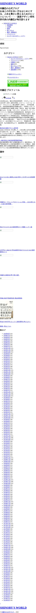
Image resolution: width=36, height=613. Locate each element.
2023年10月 (6, 395)
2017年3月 (6, 540)
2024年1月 (6, 390)
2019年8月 (6, 487)
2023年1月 (6, 412)
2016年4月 (6, 560)
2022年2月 (6, 432)
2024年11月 (6, 372)
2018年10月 (6, 505)
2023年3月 (6, 408)
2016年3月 (6, 562)
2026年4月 (6, 341)
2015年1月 (6, 587)
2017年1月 (6, 543)
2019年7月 (6, 489)
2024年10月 (6, 374)
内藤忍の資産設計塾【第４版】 (10, 275)
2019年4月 (6, 494)
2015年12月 (6, 567)
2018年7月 (6, 511)
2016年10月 (6, 549)
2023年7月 (6, 401)
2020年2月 (6, 476)
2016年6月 (6, 556)
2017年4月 (6, 538)
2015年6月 (6, 578)
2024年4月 (6, 385)
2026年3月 (6, 343)
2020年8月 (6, 465)
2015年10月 (6, 571)
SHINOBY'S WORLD (13, 3)
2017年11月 (6, 525)
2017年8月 (6, 531)
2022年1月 (6, 434)
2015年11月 (6, 569)
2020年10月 (6, 461)
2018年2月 (6, 520)
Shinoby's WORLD (12, 57)
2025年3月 (6, 364)
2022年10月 (6, 417)
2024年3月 (6, 386)
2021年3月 (6, 452)
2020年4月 (6, 472)
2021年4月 (6, 450)
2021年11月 (6, 437)
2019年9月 (6, 485)
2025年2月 (6, 366)
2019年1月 (6, 500)
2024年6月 (6, 381)
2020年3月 (6, 474)
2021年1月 (6, 456)
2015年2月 (6, 585)
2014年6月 (6, 600)
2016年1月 (6, 565)
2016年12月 (6, 545)
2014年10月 (6, 593)
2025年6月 (6, 359)
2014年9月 (6, 595)
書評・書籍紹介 (12, 32)
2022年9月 (6, 419)
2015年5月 (6, 580)
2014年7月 (6, 598)
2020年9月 (6, 463)
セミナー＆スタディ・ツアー (16, 36)
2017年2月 (6, 542)
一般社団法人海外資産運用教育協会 (11, 140)
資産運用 (10, 25)
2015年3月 (6, 584)
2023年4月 (6, 406)
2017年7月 (6, 532)
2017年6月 (6, 534)
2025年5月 (6, 361)
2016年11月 (6, 547)
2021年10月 (6, 439)
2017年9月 (6, 529)
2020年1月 (6, 478)
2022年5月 (6, 427)
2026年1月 (6, 346)
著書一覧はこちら (5, 326)
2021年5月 (6, 448)
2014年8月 (6, 596)
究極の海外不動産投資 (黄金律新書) (11, 298)
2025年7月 (6, 357)
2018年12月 (6, 501)
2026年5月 (6, 339)
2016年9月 (6, 551)
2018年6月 (6, 512)
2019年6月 (6, 490)
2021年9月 (6, 441)
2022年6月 (6, 425)
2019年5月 (6, 492)
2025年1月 (6, 368)
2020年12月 (6, 458)
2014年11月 (6, 591)
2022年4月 (6, 428)
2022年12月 (6, 414)
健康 (8, 28)
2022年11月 (6, 416)
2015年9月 (6, 573)
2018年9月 (6, 507)
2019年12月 (6, 479)
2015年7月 (6, 576)
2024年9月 (6, 375)
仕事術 (9, 27)
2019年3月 (6, 496)
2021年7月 (6, 445)
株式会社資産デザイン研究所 (9, 128)
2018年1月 (6, 521)
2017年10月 (6, 527)
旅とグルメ (10, 30)
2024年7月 (6, 379)
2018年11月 (6, 503)
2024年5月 (6, 383)
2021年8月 (6, 443)
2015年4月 (6, 582)
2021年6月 (6, 447)
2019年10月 (6, 483)
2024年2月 (6, 388)
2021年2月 (6, 454)
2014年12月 (6, 589)
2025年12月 (6, 348)
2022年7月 (6, 423)
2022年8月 (6, 421)
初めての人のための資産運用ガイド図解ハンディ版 (16, 227)
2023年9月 (6, 397)
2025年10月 (6, 352)
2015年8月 (6, 574)
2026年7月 (6, 335)
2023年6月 (6, 403)
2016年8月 (6, 553)
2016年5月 (6, 558)
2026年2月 (6, 344)
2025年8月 (6, 355)
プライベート (11, 34)
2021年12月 (6, 436)
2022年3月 (6, 430)
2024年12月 (6, 370)
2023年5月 (6, 405)
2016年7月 (6, 554)
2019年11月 (6, 481)
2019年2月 (6, 498)
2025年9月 (6, 353)
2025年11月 (6, 350)
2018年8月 (6, 509)
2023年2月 (6, 410)
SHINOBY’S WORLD (10, 23)
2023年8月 (6, 399)
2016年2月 (6, 563)
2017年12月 (6, 523)
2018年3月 (6, 518)
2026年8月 (6, 333)
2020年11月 (6, 459)
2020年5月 (6, 470)
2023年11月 (6, 394)
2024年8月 (6, 377)
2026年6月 (6, 337)
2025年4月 (6, 363)
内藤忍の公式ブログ (8, 612)
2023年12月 (6, 392)
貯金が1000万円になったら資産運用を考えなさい (15, 321)
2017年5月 (6, 536)
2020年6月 (6, 469)
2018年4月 (6, 516)
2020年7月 (6, 467)
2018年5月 (6, 514)
